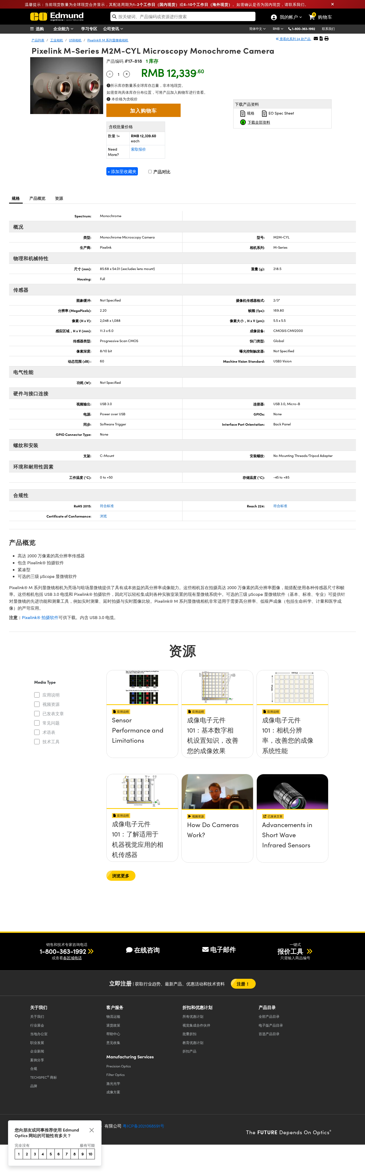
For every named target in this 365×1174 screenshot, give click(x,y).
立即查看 (142, 721)
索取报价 (138, 149)
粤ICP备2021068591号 (143, 1126)
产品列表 (38, 40)
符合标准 (107, 505)
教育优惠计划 (193, 1042)
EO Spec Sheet (280, 113)
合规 (33, 1068)
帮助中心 (113, 1033)
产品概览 (37, 198)
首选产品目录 (269, 1033)
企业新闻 (37, 1051)
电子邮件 (223, 949)
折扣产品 (189, 1051)
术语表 (48, 732)
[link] (323, 12)
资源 (59, 198)
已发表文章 (53, 713)
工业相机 (56, 40)
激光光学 (113, 1083)
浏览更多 (121, 875)
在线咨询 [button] (147, 950)
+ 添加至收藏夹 (122, 171)
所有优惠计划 (193, 1016)
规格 (250, 113)
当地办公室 (39, 1033)
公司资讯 (111, 28)
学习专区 (89, 28)
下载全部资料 (259, 122)
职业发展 (37, 1042)
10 (90, 1153)
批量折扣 (189, 1033)
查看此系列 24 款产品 (295, 39)
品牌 (33, 1085)
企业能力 (62, 28)
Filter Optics (115, 1074)
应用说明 (51, 695)
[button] (305, 28)
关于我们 (37, 1016)
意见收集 (113, 1042)
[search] (182, 16)
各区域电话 (72, 957)
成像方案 (113, 1092)
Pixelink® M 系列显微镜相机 (107, 40)
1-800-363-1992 (303, 28)
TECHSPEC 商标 (43, 1077)
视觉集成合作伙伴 (196, 1025)
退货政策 (113, 1025)
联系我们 (328, 28)
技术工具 (51, 741)
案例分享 (37, 1060)
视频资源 (51, 704)
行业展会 (37, 1025)
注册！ (243, 984)
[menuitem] (43, 28)
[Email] (316, 38)
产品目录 (269, 1016)
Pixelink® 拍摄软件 (40, 617)
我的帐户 (288, 17)
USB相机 (75, 40)
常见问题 (51, 723)
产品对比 (161, 171)
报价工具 (291, 951)
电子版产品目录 (271, 1025)
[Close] (91, 1130)
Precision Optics (118, 1066)
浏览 (103, 516)
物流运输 (113, 1016)
